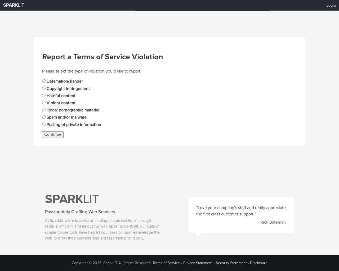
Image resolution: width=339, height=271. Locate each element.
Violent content (60, 103)
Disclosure (258, 263)
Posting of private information (73, 125)
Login (331, 5)
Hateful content (60, 96)
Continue (52, 134)
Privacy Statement (197, 263)
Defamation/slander (64, 81)
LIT (13, 5)
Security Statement (231, 263)
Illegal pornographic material (72, 110)
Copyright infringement (68, 89)
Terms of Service (166, 263)
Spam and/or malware (66, 117)
